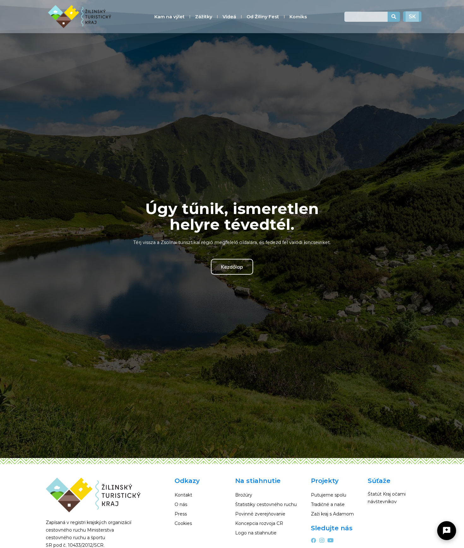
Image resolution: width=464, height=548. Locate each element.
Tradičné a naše (328, 504)
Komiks (298, 17)
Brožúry (243, 495)
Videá (229, 17)
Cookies (183, 523)
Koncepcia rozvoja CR (259, 523)
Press (181, 514)
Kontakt (183, 495)
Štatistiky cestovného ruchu (266, 504)
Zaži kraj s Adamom (332, 514)
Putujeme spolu (328, 495)
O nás (181, 504)
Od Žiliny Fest (263, 17)
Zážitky (203, 17)
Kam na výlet (169, 17)
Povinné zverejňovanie (260, 514)
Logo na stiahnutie (256, 533)
